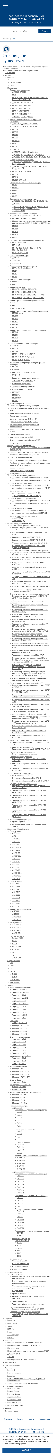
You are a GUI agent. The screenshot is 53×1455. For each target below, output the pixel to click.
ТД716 (19, 1117)
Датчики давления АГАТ (17, 474)
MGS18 (15, 226)
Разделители (17, 1291)
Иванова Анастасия (15, 1405)
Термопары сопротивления (23, 1172)
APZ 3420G (16, 920)
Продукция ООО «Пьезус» (18, 829)
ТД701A (20, 1144)
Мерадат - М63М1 (19, 1031)
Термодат (11, 985)
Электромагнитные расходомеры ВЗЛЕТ (26, 683)
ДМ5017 (13, 85)
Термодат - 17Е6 (19, 1045)
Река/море (14, 1021)
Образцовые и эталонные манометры (25, 183)
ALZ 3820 (16, 895)
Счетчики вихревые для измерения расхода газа (29, 594)
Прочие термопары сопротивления (29, 1209)
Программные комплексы (20, 773)
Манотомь (11, 1321)
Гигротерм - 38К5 (19, 1090)
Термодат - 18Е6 (19, 1050)
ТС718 (20, 1198)
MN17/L (15, 188)
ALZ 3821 (16, 898)
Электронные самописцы (20, 1037)
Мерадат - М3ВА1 (19, 1103)
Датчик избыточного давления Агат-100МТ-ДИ (31, 480)
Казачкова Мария (14, 1402)
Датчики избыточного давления (22, 475)
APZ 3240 (16, 864)
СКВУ (12, 965)
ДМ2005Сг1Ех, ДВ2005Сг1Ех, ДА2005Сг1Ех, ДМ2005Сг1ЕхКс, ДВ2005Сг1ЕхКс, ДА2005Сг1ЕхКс (30, 209)
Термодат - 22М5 (19, 1058)
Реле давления (16, 923)
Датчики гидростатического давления (25, 516)
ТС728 (20, 1203)
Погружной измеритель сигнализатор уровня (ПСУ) (28, 1351)
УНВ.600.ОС (15, 983)
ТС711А (20, 1176)
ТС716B (20, 1184)
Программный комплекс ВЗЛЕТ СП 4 (27, 778)
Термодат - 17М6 (19, 1047)
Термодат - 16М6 (19, 1042)
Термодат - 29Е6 (19, 1064)
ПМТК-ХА (21, 1158)
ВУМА (12, 971)
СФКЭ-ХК (21, 1169)
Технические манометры (20, 90)
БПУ (19, 1253)
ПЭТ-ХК (20, 1166)
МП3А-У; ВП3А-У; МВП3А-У (23, 354)
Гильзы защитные (22, 1241)
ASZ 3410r (16, 927)
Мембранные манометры (20, 279)
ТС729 (20, 1206)
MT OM (15, 401)
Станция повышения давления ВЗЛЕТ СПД (29, 543)
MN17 (14, 185)
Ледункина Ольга (14, 1397)
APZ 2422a (16, 856)
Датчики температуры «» (20, 404)
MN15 (14, 190)
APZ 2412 (16, 850)
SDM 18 (15, 149)
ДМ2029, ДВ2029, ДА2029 (22, 103)
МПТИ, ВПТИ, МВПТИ (21, 360)
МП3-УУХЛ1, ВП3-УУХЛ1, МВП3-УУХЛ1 (28, 298)
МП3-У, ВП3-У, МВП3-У (21, 108)
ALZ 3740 (16, 889)
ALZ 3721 (16, 886)
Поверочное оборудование (21, 757)
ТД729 (19, 1139)
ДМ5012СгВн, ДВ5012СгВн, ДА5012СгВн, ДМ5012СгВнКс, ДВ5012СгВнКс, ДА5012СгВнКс (31, 156)
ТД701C (20, 1150)
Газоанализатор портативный (22, 1307)
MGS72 (15, 144)
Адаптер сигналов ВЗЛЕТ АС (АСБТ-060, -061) (31, 586)
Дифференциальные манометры (23, 266)
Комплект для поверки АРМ (23, 372)
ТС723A (20, 1190)
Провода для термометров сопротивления (32, 1231)
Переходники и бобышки (22, 389)
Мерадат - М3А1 (19, 1097)
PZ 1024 (15, 949)
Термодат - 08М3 (19, 995)
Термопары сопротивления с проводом (31, 1174)
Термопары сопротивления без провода (31, 1196)
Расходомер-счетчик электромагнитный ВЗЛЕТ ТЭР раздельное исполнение (31, 722)
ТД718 (19, 1131)
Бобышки (18, 1248)
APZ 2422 (16, 853)
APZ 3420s (16, 876)
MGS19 (15, 229)
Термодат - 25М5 (19, 1061)
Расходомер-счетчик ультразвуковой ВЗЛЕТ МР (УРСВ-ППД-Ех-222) (30, 640)
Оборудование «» (21, 446)
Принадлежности (17, 936)
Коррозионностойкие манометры (23, 213)
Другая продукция (14, 1272)
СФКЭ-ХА (21, 1163)
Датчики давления (17, 831)
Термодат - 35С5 (19, 1082)
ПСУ (11, 79)
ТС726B (20, 1193)
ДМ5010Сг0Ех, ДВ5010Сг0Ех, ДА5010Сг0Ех (30, 201)
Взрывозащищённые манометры (23, 199)
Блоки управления (19, 1269)
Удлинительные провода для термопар (31, 1156)
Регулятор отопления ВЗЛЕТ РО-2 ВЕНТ (28, 540)
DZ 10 (14, 941)
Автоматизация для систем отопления (25, 526)
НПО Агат (11, 1329)
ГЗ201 (19, 1243)
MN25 (14, 196)
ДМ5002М (16, 260)
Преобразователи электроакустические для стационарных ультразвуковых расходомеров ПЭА (30, 645)
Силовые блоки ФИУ (20, 1264)
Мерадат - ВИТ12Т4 (20, 1069)
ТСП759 (20, 1228)
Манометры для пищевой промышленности (27, 301)
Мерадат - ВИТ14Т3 (20, 1071)
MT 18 (14, 146)
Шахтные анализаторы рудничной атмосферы (28, 460)
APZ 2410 (16, 845)
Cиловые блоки (16, 1259)
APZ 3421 (16, 879)
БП (18, 1250)
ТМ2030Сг (16, 345)
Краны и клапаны (19, 1294)
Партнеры (9, 1319)
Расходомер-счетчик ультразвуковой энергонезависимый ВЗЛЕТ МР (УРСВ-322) (29, 635)
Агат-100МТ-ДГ (18, 521)
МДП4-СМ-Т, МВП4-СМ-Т (22, 268)
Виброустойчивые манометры (22, 160)
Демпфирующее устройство (23, 386)
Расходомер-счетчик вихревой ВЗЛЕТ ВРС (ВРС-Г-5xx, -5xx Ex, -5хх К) (29, 597)
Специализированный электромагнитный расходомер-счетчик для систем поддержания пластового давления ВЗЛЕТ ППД (31, 716)
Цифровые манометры (19, 256)
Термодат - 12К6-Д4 (20, 1004)
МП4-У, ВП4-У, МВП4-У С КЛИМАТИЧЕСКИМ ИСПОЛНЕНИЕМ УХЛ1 (30, 99)
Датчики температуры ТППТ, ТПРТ (24, 419)
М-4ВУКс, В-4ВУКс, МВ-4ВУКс (24, 292)
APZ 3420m (17, 873)
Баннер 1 (11, 1370)
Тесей (9, 1326)
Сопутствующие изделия (20, 443)
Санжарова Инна (14, 1400)
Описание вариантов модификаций (24, 406)
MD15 (14, 274)
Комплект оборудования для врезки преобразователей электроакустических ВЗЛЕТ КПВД (28, 667)
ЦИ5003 (15, 369)
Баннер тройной (14, 1373)
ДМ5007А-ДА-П (16, 82)
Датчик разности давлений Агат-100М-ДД (29, 510)
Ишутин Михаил (13, 1388)
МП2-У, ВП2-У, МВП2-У (21, 105)
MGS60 (15, 324)
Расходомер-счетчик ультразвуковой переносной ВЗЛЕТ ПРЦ (27, 651)
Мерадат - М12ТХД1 (20, 1026)
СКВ (11, 963)
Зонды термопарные (18, 416)
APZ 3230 (16, 862)
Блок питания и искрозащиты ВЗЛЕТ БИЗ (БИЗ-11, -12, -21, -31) (29, 582)
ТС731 (20, 1217)
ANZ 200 (15, 911)
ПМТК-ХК (21, 1160)
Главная (5, 39)
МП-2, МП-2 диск (19, 242)
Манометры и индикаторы (20, 909)
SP (13, 303)
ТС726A (20, 1187)
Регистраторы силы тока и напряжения (25, 1092)
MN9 (14, 284)
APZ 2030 (16, 842)
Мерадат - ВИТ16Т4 (20, 1074)
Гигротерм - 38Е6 (19, 1087)
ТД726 (19, 1126)
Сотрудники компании (14, 1386)
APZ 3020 (16, 859)
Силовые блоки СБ (19, 1261)
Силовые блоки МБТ (20, 1267)
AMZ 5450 (16, 836)
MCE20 (15, 138)
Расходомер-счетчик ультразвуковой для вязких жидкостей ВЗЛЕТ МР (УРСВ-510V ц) (30, 630)
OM (13, 305)
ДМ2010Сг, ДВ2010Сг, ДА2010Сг (25, 126)
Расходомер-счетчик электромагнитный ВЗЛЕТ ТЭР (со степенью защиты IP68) (31, 710)
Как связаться (10, 1362)
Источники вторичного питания (22, 752)
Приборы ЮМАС (16, 1274)
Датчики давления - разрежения (23, 499)
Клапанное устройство (21, 384)
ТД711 (19, 1112)
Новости (8, 1340)
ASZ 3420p (16, 930)
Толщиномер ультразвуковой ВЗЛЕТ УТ (28, 655)
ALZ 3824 (16, 903)
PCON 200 (16, 946)
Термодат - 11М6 (19, 1001)
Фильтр (8, 1408)
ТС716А (20, 1179)
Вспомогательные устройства (22, 471)
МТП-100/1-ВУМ (19, 308)
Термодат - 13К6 (19, 1009)
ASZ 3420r (16, 933)
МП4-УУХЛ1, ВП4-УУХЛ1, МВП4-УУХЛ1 (28, 295)
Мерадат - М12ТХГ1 (20, 1028)
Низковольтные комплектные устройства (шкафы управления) (28, 547)
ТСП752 (20, 1220)
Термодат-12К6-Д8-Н (20, 992)
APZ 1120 (16, 839)
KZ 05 (14, 944)
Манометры (12, 88)
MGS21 (15, 237)
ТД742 (19, 1153)
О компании (10, 73)
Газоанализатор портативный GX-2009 (28, 1309)
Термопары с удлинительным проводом (31, 1110)
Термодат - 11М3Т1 (20, 998)
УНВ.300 (13, 974)
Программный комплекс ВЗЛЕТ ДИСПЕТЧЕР (30, 781)
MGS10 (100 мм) (19, 180)
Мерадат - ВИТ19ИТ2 (21, 1077)
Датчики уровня (16, 882)
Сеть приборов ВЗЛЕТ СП (22, 775)
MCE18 (15, 135)
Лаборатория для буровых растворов (25, 1312)
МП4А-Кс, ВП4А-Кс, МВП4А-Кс (24, 218)
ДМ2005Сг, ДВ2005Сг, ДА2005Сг (25, 124)
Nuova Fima (12, 1323)
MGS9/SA (16, 392)
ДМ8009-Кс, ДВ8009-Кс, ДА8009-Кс (26, 215)
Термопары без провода (25, 1129)
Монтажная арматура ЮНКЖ (21, 437)
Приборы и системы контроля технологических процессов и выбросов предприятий (29, 453)
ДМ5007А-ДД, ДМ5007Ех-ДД (23, 381)
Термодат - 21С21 (19, 1023)
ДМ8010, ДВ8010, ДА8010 (22, 117)
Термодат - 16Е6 (19, 1039)
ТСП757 (20, 1225)
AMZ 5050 (16, 833)
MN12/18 (15, 281)
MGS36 (15, 341)
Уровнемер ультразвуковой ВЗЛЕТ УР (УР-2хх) (31, 749)
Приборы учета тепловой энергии (23, 784)
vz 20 (14, 952)
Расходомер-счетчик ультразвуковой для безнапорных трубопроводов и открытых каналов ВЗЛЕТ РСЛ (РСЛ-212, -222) (28, 673)
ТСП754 (20, 1222)
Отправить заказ (11, 1411)
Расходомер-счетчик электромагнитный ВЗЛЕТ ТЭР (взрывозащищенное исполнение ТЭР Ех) (31, 696)
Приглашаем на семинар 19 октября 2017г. (24, 1345)
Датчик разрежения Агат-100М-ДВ (26, 493)
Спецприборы (15, 1080)
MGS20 (15, 232)
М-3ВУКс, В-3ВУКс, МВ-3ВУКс (24, 289)
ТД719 (19, 1134)
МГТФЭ (20, 1233)
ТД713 (19, 1115)
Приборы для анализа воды (21, 457)
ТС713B (20, 1211)
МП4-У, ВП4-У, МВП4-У (21, 114)
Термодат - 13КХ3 (19, 1015)
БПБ (19, 1256)
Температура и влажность (20, 1085)
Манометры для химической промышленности (29, 311)
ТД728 (19, 1137)
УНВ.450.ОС (15, 980)
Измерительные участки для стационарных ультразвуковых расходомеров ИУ (29, 679)
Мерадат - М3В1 (19, 1100)
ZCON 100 (16, 958)
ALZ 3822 (16, 901)
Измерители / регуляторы (20, 987)
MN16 (14, 193)
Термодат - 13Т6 (19, 1012)
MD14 (14, 271)
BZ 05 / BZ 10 (17, 938)
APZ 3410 (16, 867)
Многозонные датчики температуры (24, 413)
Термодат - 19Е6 (19, 1053)
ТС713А (20, 1181)
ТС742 (20, 1214)
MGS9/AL (16, 395)
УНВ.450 (13, 977)
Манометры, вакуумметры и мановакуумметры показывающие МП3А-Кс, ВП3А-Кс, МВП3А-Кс (31, 222)
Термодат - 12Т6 (19, 1006)
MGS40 (15, 332)
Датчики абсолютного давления (22, 483)
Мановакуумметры (17, 287)
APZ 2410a (16, 847)
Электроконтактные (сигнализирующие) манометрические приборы (28, 1287)
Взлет (9, 1332)
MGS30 (15, 316)
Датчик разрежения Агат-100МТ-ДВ (26, 496)
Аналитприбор (13, 1335)
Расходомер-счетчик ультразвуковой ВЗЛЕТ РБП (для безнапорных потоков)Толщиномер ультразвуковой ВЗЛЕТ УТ (30, 660)
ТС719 (20, 1201)
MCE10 (15, 132)
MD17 (14, 277)
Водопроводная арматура (20, 819)
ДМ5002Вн (16, 204)
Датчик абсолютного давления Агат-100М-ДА (30, 485)
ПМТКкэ (20, 1236)
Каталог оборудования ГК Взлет (20, 524)
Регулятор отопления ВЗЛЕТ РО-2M (27, 537)
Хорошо (26, 1450)
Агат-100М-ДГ (18, 518)
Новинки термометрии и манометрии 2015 (24, 1342)
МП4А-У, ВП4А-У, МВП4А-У (23, 357)
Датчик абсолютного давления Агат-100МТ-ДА (31, 488)
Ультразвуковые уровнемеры (21, 747)
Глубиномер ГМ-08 (20, 253)
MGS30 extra (17, 313)
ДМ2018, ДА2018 (19, 92)
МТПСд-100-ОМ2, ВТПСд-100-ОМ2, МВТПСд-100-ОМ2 (26, 249)
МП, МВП (16, 245)
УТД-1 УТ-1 (17, 375)
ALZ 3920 (16, 906)
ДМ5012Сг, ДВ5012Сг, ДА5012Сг (25, 152)
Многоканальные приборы (20, 1056)
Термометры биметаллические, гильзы (28, 1304)
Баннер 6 (11, 1376)
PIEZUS (10, 1338)
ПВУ (11, 968)
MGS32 (15, 319)
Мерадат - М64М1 (19, 1034)
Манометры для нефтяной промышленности (28, 330)
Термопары (17, 1108)
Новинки (10, 78)
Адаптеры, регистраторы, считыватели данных (29, 551)
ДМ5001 (15, 258)
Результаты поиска (12, 1365)
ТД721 (19, 1120)
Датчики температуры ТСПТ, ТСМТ (24, 422)
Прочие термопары (22, 1142)
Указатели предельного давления (26, 378)
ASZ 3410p (16, 925)
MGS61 (15, 327)
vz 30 (14, 955)
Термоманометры (19, 1301)
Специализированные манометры (24, 343)
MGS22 (15, 351)
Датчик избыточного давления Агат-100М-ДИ (30, 477)
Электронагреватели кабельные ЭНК (25, 440)
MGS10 (15, 174)
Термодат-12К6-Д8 (19, 989)
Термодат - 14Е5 (19, 1018)
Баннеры (8, 1368)
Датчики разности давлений (21, 508)
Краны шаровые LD (20, 821)
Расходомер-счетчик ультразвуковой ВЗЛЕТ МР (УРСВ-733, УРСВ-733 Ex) (30, 615)
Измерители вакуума (18, 1067)
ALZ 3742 (16, 892)
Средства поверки (17, 468)
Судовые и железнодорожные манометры (27, 240)
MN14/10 (15, 141)
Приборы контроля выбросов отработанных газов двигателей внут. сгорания (30, 464)
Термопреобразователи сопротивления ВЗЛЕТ (29, 740)
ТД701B (20, 1147)
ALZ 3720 (16, 884)
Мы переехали (13, 1348)
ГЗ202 (19, 1245)
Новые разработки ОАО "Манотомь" (22, 1360)
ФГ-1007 (15, 367)
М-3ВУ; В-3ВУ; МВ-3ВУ (21, 171)
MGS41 (15, 338)
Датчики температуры (18, 1106)
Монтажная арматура (21, 1239)
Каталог (8, 76)
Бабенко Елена (13, 1394)
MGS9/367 (16, 398)
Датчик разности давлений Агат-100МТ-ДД (29, 513)
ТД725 (19, 1123)
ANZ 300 (15, 914)
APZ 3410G (16, 917)
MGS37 (15, 335)
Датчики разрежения (18, 491)
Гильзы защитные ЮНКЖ (20, 434)
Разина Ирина (13, 1391)
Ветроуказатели (13, 961)
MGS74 (15, 129)
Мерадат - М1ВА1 (19, 1094)
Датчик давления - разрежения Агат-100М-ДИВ (31, 501)
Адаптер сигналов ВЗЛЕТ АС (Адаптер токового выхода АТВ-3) (28, 590)
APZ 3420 (16, 870)
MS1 (14, 95)
